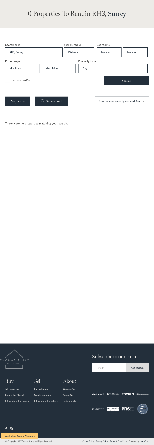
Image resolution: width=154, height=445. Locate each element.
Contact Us (69, 389)
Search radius (72, 45)
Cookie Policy (88, 441)
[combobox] (34, 52)
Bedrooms (103, 45)
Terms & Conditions (118, 441)
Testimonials (69, 401)
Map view (18, 101)
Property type (87, 61)
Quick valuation (42, 395)
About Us (68, 395)
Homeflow (144, 441)
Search (126, 80)
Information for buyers (17, 401)
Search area (12, 45)
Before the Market (14, 395)
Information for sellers (46, 401)
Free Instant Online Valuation (19, 436)
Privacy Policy (102, 441)
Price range (12, 61)
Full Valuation (41, 389)
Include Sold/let (21, 80)
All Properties (12, 389)
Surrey (117, 14)
